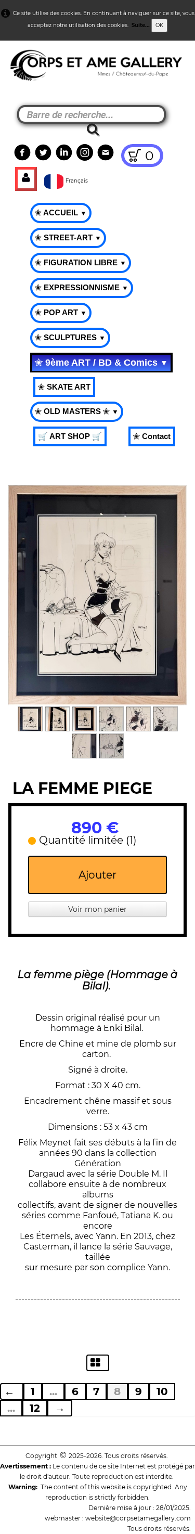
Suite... (141, 25)
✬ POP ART (61, 312)
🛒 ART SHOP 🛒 (70, 436)
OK (159, 25)
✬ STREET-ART (68, 237)
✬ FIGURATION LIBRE (80, 262)
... (53, 1391)
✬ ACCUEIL (61, 212)
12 (35, 1408)
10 (162, 1391)
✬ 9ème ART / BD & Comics (101, 362)
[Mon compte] (26, 179)
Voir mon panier (97, 909)
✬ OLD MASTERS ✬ (77, 411)
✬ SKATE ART (64, 386)
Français (77, 180)
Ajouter (97, 875)
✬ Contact (152, 436)
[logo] (27, 67)
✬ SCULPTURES (70, 337)
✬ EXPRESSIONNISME (81, 287)
